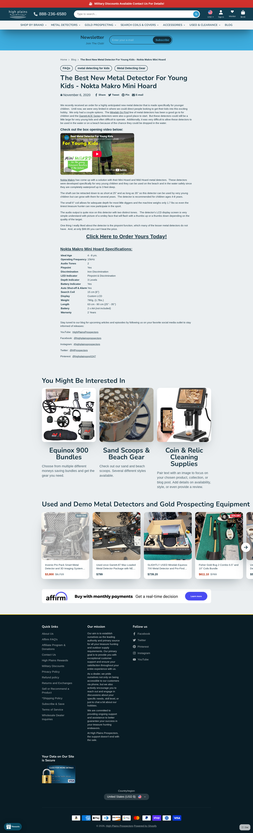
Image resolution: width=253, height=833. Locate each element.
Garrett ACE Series (90, 116)
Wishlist (232, 14)
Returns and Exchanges (57, 683)
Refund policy (50, 677)
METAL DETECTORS (64, 25)
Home (63, 59)
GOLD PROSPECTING (99, 25)
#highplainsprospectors (87, 344)
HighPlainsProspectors (85, 332)
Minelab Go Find (119, 112)
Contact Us (49, 654)
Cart (243, 14)
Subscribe (162, 39)
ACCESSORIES (172, 25)
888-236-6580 (52, 14)
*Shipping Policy (52, 698)
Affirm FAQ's (50, 639)
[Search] (196, 14)
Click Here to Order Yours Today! (126, 236)
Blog (73, 59)
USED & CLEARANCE (203, 25)
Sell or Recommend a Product (55, 690)
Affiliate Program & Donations (53, 646)
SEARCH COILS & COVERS (138, 25)
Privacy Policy (51, 671)
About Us (47, 633)
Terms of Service (52, 709)
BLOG (229, 25)
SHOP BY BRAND (32, 25)
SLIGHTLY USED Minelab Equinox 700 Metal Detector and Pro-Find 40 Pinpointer (168, 545)
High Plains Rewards (55, 660)
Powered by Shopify (145, 826)
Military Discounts (53, 666)
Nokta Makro (67, 180)
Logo (18, 14)
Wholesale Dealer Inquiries (53, 717)
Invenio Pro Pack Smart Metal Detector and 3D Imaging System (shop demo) (65, 545)
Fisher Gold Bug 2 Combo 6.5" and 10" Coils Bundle (219, 545)
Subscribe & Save (53, 703)
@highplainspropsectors (87, 338)
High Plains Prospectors (119, 826)
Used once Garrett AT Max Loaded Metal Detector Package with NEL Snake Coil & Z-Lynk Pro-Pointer (117, 545)
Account (221, 14)
